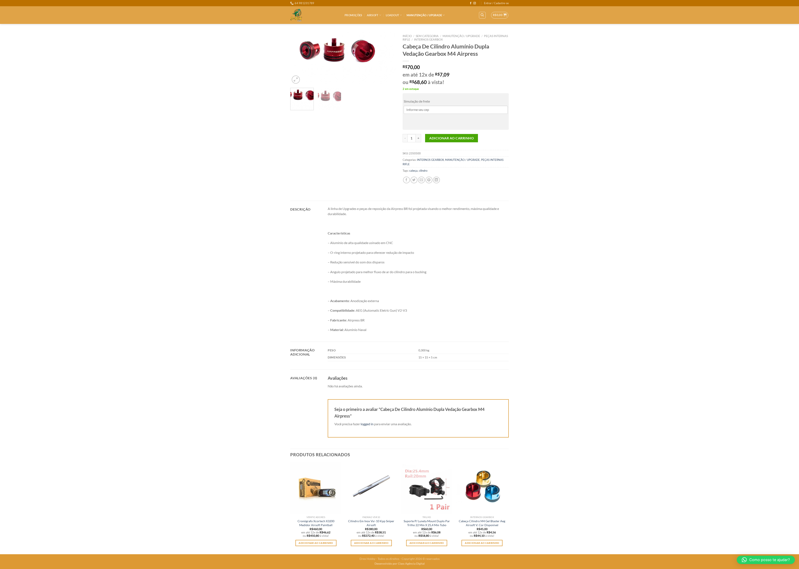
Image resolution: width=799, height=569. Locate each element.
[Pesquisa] (482, 15)
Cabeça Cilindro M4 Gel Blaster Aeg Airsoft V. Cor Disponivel (482, 523)
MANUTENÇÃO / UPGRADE (424, 15)
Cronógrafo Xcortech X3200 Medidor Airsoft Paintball (316, 523)
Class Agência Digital (411, 563)
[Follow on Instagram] (474, 3)
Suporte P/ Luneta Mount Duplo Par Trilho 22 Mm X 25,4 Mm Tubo (427, 523)
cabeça (413, 170)
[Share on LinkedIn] (436, 180)
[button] (766, 560)
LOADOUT (392, 15)
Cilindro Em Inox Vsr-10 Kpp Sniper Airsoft (371, 523)
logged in (367, 424)
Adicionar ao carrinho (451, 138)
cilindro (423, 170)
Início (407, 36)
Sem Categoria (427, 36)
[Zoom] (296, 80)
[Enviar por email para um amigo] (421, 180)
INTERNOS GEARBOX (428, 39)
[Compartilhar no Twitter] (414, 180)
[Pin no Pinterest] (429, 180)
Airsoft (372, 15)
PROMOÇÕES (353, 15)
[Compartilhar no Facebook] (406, 180)
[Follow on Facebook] (470, 3)
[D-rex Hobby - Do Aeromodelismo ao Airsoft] (314, 15)
